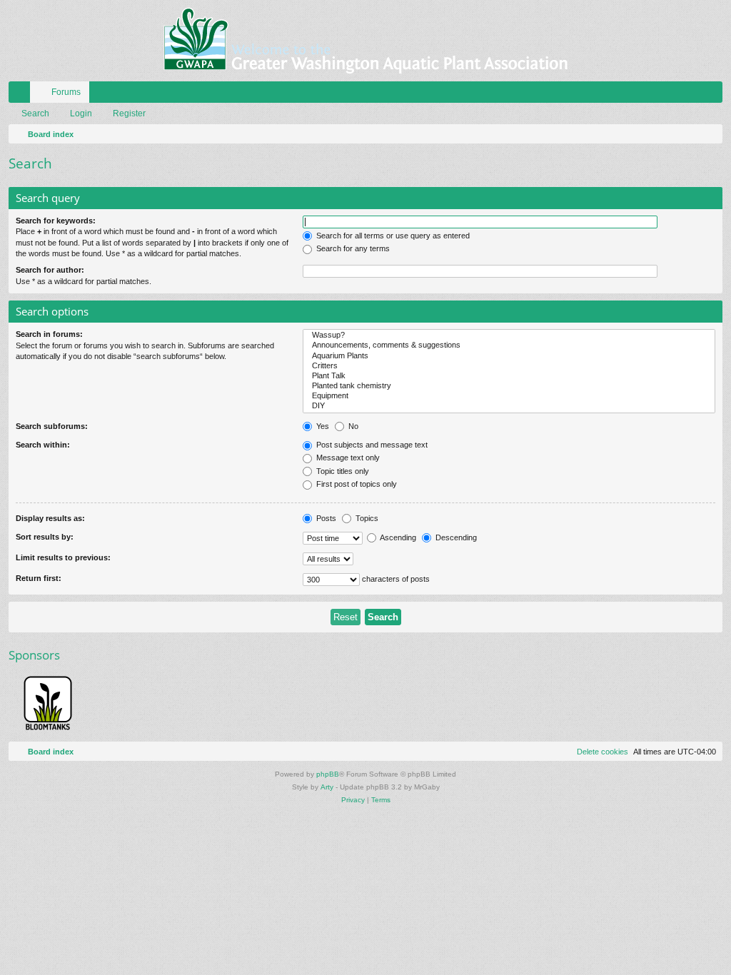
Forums (66, 92)
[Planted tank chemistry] (509, 386)
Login (81, 113)
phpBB (327, 774)
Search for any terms (352, 248)
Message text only (347, 457)
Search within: (43, 444)
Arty (327, 787)
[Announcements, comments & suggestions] (509, 345)
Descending (455, 537)
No (352, 426)
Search (35, 113)
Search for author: (50, 270)
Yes (321, 426)
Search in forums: (49, 334)
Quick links (22, 95)
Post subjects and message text (371, 444)
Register (129, 113)
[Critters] (509, 366)
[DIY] (509, 406)
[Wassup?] (509, 335)
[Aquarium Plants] (509, 356)
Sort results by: (45, 536)
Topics (365, 518)
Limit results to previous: (63, 557)
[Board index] (365, 40)
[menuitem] (669, 92)
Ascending (397, 537)
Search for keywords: (56, 220)
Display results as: (50, 518)
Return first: (38, 578)
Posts (325, 518)
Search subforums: (52, 426)
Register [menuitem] (714, 95)
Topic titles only (341, 471)
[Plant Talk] (509, 376)
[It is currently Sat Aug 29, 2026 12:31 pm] (709, 134)
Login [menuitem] (693, 95)
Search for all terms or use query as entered (392, 235)
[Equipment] (509, 396)
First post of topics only (355, 484)
